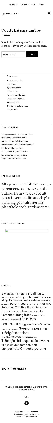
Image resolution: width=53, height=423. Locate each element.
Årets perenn (12, 77)
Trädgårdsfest (30, 337)
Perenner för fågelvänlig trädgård (14, 141)
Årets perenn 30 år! (14, 80)
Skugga (23, 324)
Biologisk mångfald (14, 293)
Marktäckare (35, 300)
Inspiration (11, 84)
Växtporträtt (12, 110)
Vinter (45, 341)
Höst (25, 300)
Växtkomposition (25, 345)
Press (41, 4)
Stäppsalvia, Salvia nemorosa (13, 158)
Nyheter (46, 300)
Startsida (13, 4)
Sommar (45, 324)
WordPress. (34, 414)
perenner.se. (33, 412)
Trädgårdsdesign (12, 336)
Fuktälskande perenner (9, 297)
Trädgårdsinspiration (21, 340)
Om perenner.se (28, 4)
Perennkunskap (13, 102)
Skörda (32, 324)
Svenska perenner (34, 328)
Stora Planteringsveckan (9, 329)
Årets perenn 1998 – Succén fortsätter (17, 135)
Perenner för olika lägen (16, 95)
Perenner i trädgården (15, 99)
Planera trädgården (10, 319)
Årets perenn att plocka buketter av (16, 151)
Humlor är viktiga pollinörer (12, 148)
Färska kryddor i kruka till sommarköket (17, 145)
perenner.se (11, 13)
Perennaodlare (20, 304)
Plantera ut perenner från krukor (14, 138)
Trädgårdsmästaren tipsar (18, 106)
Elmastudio (32, 417)
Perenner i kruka (32, 311)
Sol (38, 324)
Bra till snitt (36, 293)
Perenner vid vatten (38, 315)
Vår (21, 349)
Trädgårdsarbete (15, 333)
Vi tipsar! (7, 345)
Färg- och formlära (30, 297)
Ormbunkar (5, 304)
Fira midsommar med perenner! (14, 155)
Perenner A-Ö (12, 91)
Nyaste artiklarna (14, 88)
